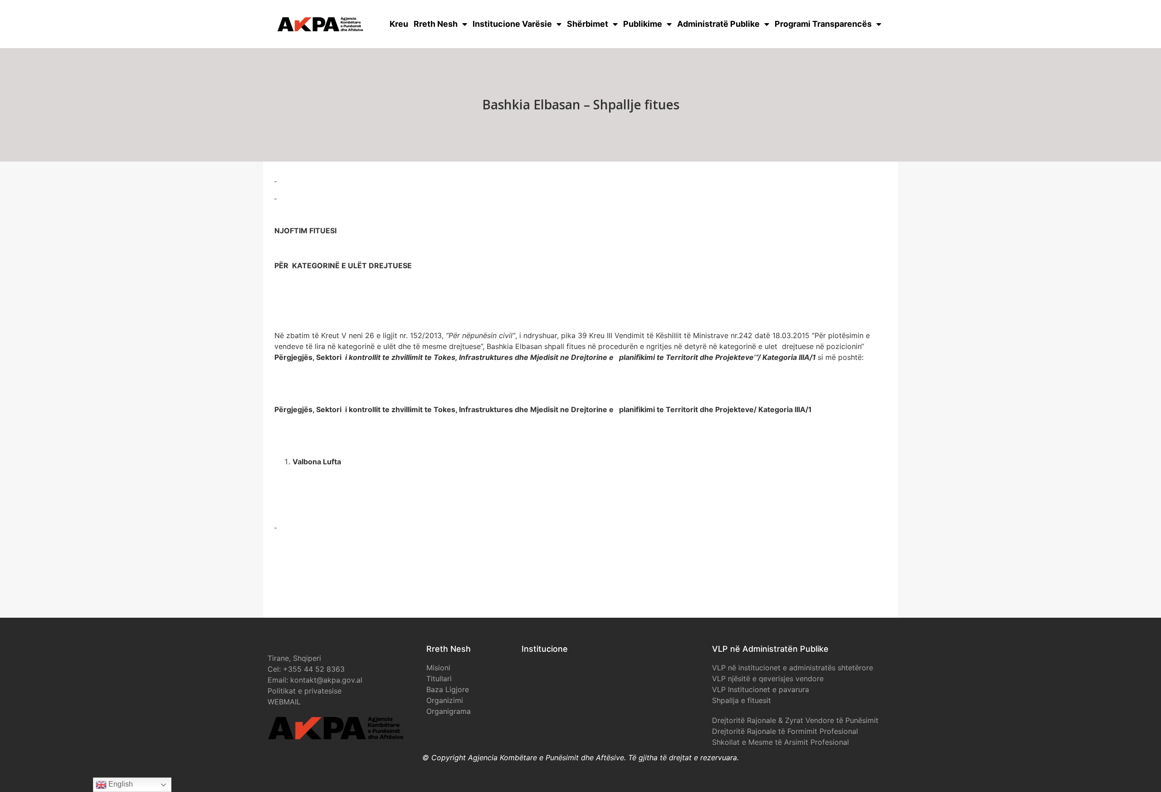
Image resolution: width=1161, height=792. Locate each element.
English (120, 784)
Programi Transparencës (823, 24)
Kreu (399, 24)
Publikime (642, 24)
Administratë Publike (718, 24)
